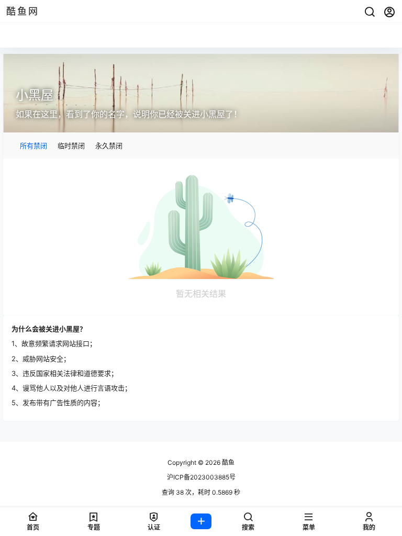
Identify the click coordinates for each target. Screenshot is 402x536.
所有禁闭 (33, 145)
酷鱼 (227, 462)
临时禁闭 (71, 145)
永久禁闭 (108, 145)
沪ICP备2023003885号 (201, 477)
